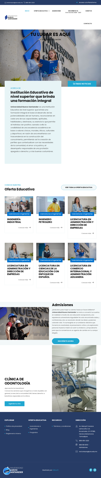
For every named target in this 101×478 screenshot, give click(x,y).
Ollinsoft (56, 470)
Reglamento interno (13, 433)
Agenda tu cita (15, 404)
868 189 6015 (83, 445)
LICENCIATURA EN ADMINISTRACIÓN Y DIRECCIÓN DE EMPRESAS (82, 223)
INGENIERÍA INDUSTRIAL (14, 221)
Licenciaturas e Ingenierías (19, 214)
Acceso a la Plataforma (87, 2)
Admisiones (56, 11)
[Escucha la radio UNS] (6, 471)
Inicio (27, 11)
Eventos (89, 11)
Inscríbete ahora (66, 341)
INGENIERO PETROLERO (45, 221)
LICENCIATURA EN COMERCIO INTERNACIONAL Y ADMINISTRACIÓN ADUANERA (81, 271)
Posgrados (34, 432)
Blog (7, 430)
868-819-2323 (30, 3)
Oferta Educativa (41, 11)
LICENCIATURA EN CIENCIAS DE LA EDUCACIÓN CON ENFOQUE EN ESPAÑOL (49, 271)
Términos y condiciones (62, 426)
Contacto (88, 24)
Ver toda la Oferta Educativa (78, 187)
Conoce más (23, 228)
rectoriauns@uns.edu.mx (15, 3)
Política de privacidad (14, 426)
